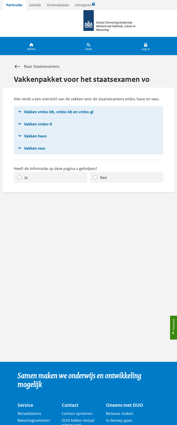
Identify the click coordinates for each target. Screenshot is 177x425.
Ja (26, 177)
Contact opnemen (77, 413)
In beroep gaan (119, 420)
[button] (145, 46)
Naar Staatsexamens (41, 66)
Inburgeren (83, 6)
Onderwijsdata (58, 5)
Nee (103, 177)
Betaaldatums (29, 413)
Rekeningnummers (34, 420)
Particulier (14, 5)
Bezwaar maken (119, 413)
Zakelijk (35, 5)
